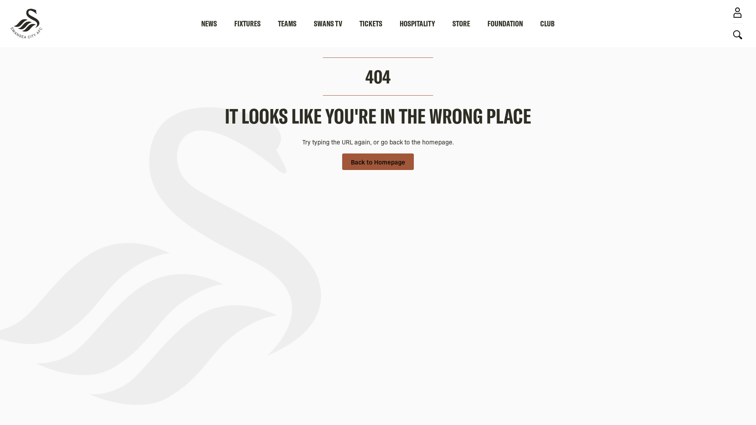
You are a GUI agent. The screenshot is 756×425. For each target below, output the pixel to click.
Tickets (370, 23)
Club (547, 23)
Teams (287, 23)
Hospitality (417, 23)
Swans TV (328, 23)
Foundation (505, 23)
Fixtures (247, 23)
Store (461, 23)
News (209, 23)
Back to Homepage (378, 161)
